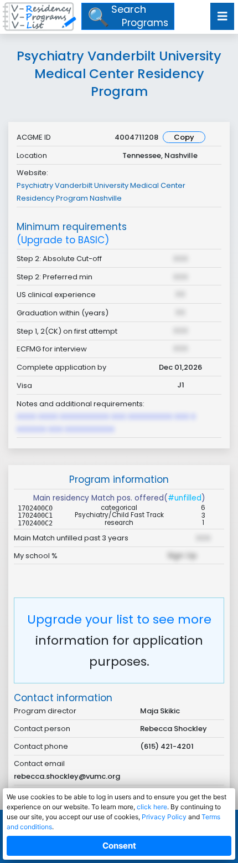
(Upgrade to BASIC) (63, 240)
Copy (184, 137)
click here (152, 807)
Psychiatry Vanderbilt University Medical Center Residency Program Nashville (101, 191)
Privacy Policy (164, 817)
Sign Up (182, 555)
